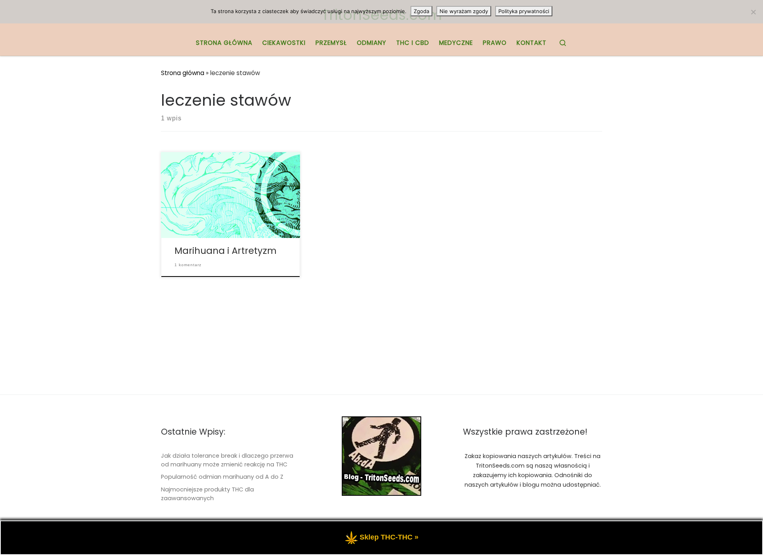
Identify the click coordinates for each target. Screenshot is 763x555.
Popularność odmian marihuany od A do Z (222, 477)
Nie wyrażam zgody (464, 11)
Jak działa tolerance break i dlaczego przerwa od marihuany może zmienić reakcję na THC (227, 460)
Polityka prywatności (523, 11)
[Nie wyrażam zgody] (753, 12)
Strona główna (182, 73)
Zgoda (421, 11)
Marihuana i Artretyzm (225, 250)
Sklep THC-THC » (389, 537)
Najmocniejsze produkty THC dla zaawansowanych (207, 493)
